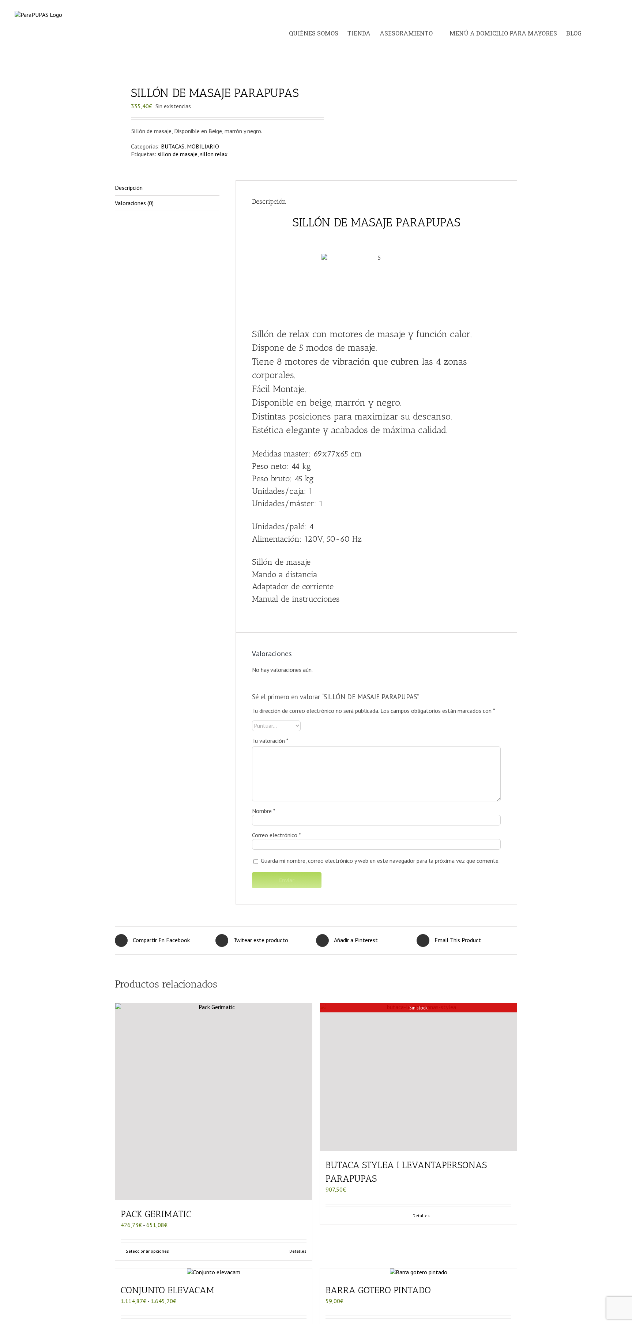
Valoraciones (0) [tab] (134, 203)
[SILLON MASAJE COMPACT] (211, 64)
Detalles (297, 1251)
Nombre (263, 811)
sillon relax (213, 154)
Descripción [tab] (129, 187)
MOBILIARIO (203, 146)
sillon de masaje (178, 154)
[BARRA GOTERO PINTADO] (418, 1272)
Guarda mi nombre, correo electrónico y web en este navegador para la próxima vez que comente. (380, 860)
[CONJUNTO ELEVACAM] (213, 1272)
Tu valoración (270, 740)
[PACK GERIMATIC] (213, 1101)
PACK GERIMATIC (156, 1213)
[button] (609, 33)
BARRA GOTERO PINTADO (378, 1289)
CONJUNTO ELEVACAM (167, 1289)
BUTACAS (172, 146)
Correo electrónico (276, 835)
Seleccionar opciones (147, 1251)
